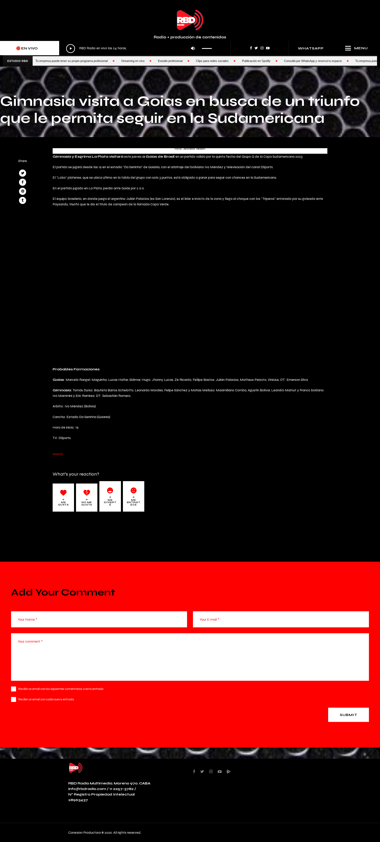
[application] (140, 48)
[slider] (208, 47)
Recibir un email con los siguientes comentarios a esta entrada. (61, 689)
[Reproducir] (70, 48)
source (58, 454)
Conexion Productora (84, 832)
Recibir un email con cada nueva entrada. (46, 699)
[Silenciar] (192, 48)
